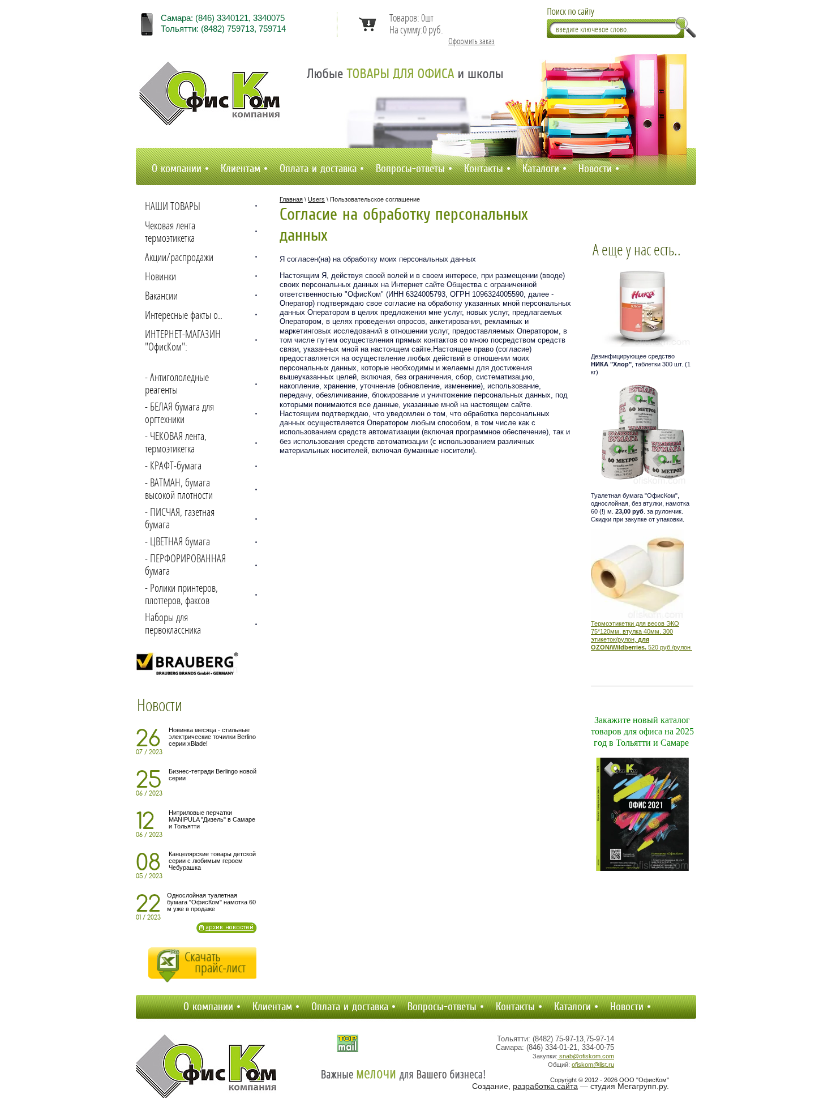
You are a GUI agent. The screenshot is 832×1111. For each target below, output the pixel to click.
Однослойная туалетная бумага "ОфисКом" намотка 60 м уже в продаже (211, 902)
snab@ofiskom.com (585, 1056)
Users (316, 199)
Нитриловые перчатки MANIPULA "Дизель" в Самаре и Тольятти (212, 819)
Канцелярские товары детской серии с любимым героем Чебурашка (212, 861)
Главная (291, 199)
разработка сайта (545, 1086)
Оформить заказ (471, 41)
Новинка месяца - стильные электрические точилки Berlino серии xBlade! (212, 737)
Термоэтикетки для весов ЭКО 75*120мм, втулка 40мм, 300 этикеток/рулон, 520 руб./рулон (641, 635)
